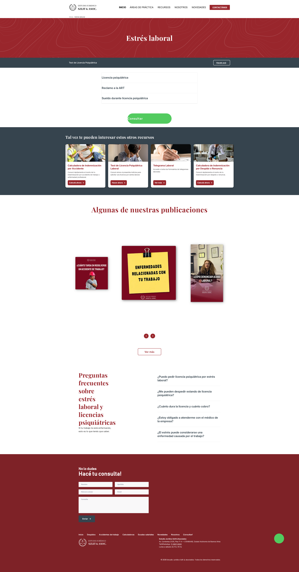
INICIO (122, 7)
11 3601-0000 (176, 544)
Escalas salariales (146, 535)
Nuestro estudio (185, 11)
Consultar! (188, 535)
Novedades (162, 535)
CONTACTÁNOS (219, 7)
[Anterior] (146, 336)
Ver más (160, 182)
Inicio (71, 17)
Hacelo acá (221, 63)
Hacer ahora (118, 182)
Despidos (137, 11)
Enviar (85, 519)
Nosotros (175, 535)
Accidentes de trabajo (109, 535)
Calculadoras (128, 535)
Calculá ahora (76, 182)
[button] (149, 78)
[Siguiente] (152, 336)
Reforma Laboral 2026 (173, 11)
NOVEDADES (199, 7)
